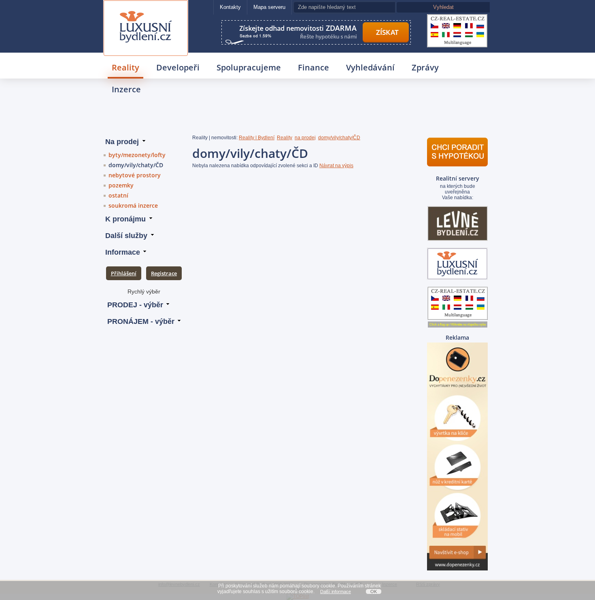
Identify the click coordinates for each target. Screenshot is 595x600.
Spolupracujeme (249, 67)
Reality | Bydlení (256, 137)
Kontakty (230, 7)
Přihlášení (123, 273)
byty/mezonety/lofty (137, 155)
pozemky (121, 185)
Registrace (164, 273)
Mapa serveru (269, 7)
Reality (125, 67)
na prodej (305, 137)
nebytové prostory (134, 175)
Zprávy (425, 67)
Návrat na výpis (336, 165)
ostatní (118, 195)
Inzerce (126, 89)
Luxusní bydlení (145, 11)
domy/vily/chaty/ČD (135, 165)
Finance (313, 67)
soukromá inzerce (133, 205)
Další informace (335, 591)
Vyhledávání (370, 67)
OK (373, 591)
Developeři (178, 67)
